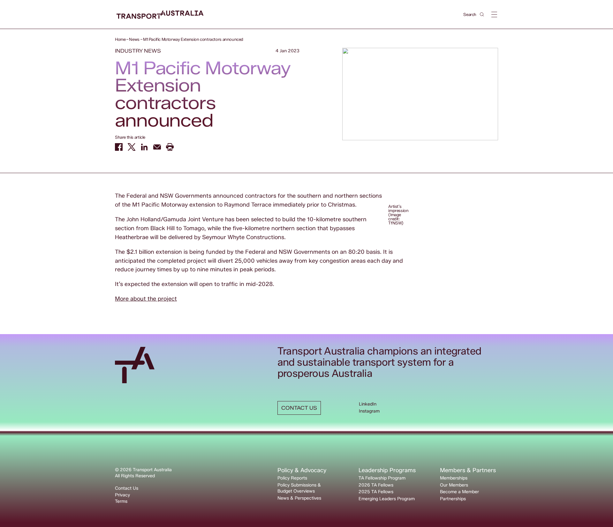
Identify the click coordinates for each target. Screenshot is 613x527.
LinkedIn (367, 404)
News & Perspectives (299, 498)
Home (120, 39)
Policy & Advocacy (301, 470)
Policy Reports (292, 478)
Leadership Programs (387, 470)
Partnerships (453, 498)
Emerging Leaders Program (387, 498)
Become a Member (459, 491)
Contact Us (126, 488)
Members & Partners (468, 470)
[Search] (482, 14)
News (134, 39)
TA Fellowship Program (382, 478)
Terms (121, 501)
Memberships (453, 478)
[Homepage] (160, 15)
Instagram (369, 411)
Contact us (299, 408)
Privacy (122, 495)
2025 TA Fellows (376, 491)
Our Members (454, 485)
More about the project (146, 298)
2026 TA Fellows (376, 485)
